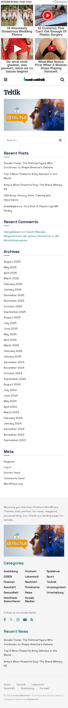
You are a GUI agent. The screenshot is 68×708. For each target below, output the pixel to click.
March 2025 (11, 345)
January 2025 (13, 356)
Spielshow (53, 571)
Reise (28, 592)
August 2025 (12, 317)
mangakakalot (12, 232)
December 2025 (14, 295)
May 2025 (10, 334)
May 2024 (10, 401)
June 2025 (11, 328)
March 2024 (11, 412)
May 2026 (10, 267)
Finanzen (9, 582)
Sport (50, 576)
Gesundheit (11, 592)
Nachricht (31, 582)
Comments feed (14, 478)
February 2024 (13, 418)
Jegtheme (32, 699)
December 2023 (14, 429)
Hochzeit (30, 571)
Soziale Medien (30, 599)
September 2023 (15, 440)
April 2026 (10, 273)
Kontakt (44, 688)
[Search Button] (60, 140)
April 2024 (10, 406)
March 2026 (11, 278)
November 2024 (14, 367)
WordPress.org (13, 483)
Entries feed (12, 472)
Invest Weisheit (21, 695)
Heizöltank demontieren (12, 599)
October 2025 (13, 306)
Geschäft (10, 587)
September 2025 (15, 312)
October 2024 (13, 373)
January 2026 (13, 289)
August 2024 (12, 384)
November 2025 (14, 300)
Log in (7, 467)
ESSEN (8, 576)
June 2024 (11, 395)
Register (9, 461)
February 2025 (13, 351)
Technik (51, 582)
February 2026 (13, 284)
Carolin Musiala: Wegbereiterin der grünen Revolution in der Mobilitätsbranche (31, 236)
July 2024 (10, 390)
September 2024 (15, 379)
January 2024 (13, 423)
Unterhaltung (55, 592)
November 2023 (14, 434)
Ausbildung (11, 571)
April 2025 (10, 339)
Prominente (32, 587)
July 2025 (10, 323)
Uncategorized (56, 587)
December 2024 (14, 362)
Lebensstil (32, 576)
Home (7, 684)
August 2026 (12, 261)
